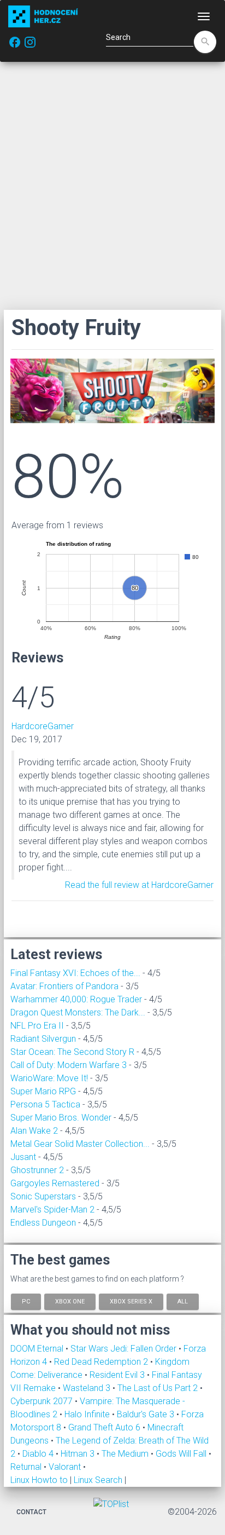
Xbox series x (131, 1301)
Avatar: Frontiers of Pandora (64, 986)
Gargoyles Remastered (54, 1183)
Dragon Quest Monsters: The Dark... (77, 1012)
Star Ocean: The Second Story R (72, 1052)
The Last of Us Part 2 (158, 1388)
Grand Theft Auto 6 (105, 1427)
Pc (26, 1301)
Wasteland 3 (87, 1388)
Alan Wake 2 (34, 1131)
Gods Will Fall (182, 1454)
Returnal (27, 1467)
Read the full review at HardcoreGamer (139, 885)
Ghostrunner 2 (37, 1170)
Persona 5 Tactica (45, 1104)
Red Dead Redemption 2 (102, 1362)
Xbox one (70, 1301)
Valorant (66, 1467)
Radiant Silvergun (43, 1039)
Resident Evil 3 (118, 1375)
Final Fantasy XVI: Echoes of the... (75, 973)
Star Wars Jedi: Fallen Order (124, 1348)
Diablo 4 (39, 1454)
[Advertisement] (112, 185)
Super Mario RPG (43, 1091)
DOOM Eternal (38, 1348)
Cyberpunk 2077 (42, 1401)
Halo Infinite (88, 1414)
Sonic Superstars (43, 1196)
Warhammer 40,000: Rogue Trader (76, 999)
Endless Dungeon (43, 1222)
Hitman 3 (79, 1454)
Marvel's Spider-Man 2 (52, 1209)
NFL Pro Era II (37, 1025)
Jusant (23, 1157)
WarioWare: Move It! (49, 1078)
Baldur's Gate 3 (146, 1414)
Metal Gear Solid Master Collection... (80, 1144)
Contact (31, 1512)
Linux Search (98, 1480)
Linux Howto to (39, 1480)
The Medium (126, 1454)
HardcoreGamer (42, 726)
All (182, 1301)
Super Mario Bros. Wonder (60, 1117)
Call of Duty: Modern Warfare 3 (68, 1065)
